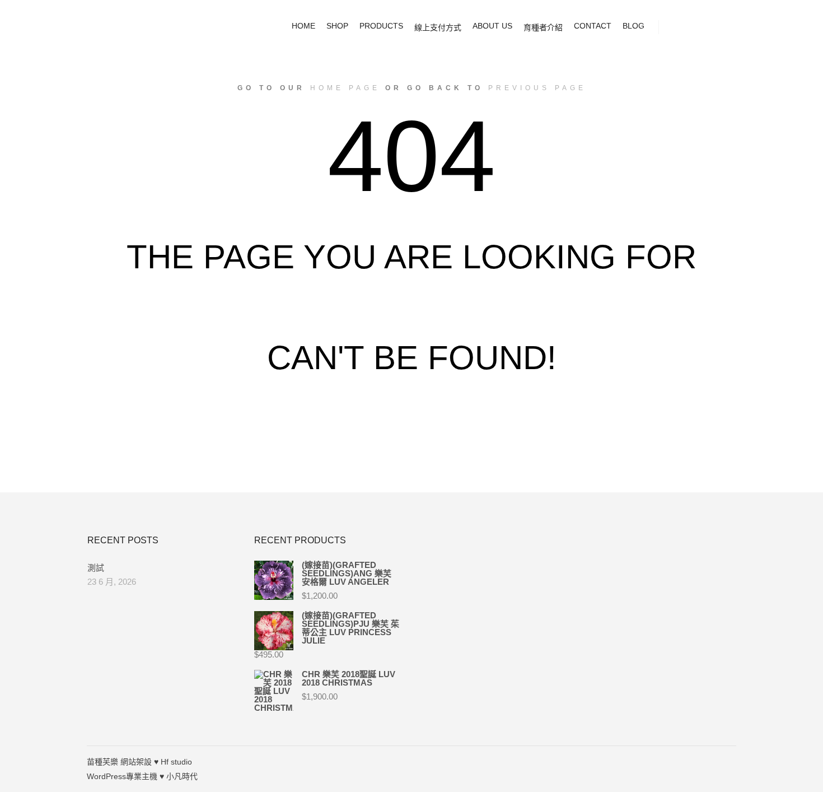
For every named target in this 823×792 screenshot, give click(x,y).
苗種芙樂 (102, 761)
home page (345, 88)
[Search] (698, 27)
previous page (537, 88)
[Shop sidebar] (677, 27)
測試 (95, 567)
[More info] (718, 27)
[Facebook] (729, 761)
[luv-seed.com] (143, 27)
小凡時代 (182, 776)
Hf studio (176, 761)
